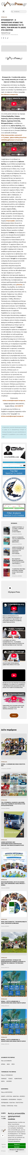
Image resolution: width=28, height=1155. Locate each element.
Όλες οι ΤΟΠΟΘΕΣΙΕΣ (7, 1075)
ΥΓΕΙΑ (15, 1106)
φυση (13, 1064)
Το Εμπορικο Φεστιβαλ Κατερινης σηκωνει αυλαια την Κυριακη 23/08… (18, 571)
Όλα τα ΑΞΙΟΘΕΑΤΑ (6, 1061)
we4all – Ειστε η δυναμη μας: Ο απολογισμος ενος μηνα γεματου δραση (13, 1002)
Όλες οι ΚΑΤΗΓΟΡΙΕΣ (6, 1092)
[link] (14, 1141)
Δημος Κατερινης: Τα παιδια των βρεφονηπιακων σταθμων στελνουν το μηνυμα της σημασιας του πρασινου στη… (13, 962)
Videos (14, 715)
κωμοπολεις (18, 1079)
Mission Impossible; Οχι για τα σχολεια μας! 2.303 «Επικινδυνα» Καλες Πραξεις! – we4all (13, 883)
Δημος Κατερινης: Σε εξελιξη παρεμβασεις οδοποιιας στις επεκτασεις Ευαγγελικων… (18, 550)
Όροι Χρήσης (5, 1147)
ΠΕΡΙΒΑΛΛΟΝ (4, 1103)
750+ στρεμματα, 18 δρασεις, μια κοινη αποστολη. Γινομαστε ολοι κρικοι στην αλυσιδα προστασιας (13, 804)
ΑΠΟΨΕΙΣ (22, 1096)
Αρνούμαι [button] (16, 1147)
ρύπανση (19, 285)
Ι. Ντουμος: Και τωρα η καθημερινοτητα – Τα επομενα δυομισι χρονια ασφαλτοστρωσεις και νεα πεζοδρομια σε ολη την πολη (13, 642)
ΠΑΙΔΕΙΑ (19, 1099)
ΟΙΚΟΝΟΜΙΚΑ (12, 1099)
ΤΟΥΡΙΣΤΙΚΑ (10, 1106)
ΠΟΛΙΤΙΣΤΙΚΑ (19, 1103)
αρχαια (3, 1064)
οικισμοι (9, 1081)
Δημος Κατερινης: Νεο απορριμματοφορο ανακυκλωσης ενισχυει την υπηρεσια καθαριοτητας (12, 843)
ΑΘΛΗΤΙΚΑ (16, 1096)
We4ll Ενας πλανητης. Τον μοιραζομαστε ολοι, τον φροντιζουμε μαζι (14, 922)
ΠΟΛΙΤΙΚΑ (12, 1103)
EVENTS (3, 1096)
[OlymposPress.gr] (14, 4)
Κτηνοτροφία (10, 221)
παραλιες (4, 1079)
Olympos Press (14, 592)
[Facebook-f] (2, 1135)
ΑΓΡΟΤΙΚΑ (9, 1096)
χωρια (3, 1081)
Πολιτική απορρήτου (14, 1141)
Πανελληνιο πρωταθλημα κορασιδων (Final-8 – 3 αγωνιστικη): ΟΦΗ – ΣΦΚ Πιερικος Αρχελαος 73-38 (13, 707)
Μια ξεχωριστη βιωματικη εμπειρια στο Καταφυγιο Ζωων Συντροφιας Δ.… (18, 561)
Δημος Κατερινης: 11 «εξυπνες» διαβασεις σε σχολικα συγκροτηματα (18, 529)
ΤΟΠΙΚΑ (3, 1106)
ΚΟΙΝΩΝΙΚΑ (4, 1099)
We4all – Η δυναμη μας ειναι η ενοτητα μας (13, 765)
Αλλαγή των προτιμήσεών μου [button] (17, 1150)
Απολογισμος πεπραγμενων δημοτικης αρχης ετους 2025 (11, 664)
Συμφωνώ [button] (17, 1144)
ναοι (8, 1064)
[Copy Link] (7, 38)
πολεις (10, 1079)
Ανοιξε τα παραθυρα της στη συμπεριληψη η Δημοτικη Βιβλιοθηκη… (18, 539)
